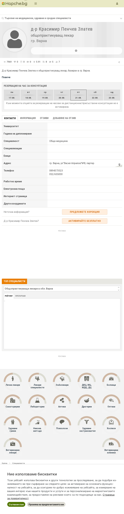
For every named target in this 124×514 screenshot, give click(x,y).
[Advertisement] (62, 254)
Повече (6, 77)
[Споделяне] (119, 61)
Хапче (4, 463)
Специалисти (18, 463)
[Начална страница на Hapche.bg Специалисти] (14, 3)
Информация (28, 118)
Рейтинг (9, 296)
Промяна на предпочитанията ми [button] (46, 504)
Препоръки (20, 296)
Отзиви (44, 118)
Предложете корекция (85, 211)
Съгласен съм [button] (16, 504)
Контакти (10, 118)
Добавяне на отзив (64, 118)
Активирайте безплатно (85, 221)
